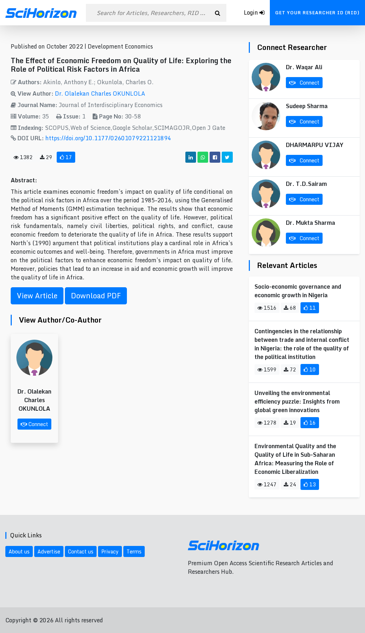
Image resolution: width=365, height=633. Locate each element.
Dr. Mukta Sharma (310, 222)
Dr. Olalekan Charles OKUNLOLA (100, 93)
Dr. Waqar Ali (304, 67)
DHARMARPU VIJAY (314, 145)
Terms (134, 551)
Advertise (48, 551)
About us (19, 551)
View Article (37, 296)
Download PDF (96, 296)
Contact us (80, 551)
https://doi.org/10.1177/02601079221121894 (108, 138)
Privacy (110, 551)
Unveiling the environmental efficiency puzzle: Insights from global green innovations (297, 401)
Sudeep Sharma (307, 106)
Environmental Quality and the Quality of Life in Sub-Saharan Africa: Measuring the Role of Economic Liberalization (295, 458)
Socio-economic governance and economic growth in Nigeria (298, 291)
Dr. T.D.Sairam (306, 183)
